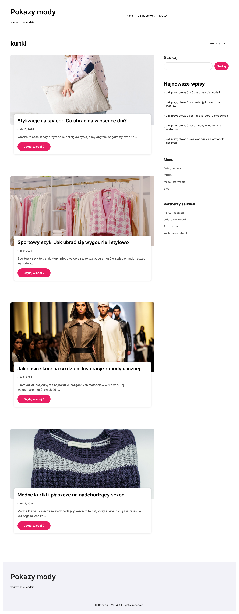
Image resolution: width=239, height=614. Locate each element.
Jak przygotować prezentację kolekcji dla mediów (193, 104)
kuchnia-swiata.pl (175, 233)
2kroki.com (171, 226)
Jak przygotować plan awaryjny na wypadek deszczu (195, 140)
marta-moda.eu (174, 212)
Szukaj (170, 57)
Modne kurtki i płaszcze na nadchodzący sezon (70, 495)
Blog (167, 188)
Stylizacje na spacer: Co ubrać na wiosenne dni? (72, 121)
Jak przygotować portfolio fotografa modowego (197, 115)
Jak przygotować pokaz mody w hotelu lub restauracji (193, 127)
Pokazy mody (33, 12)
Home (129, 15)
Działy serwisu (146, 15)
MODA (163, 15)
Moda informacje (175, 182)
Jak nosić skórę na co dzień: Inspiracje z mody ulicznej (78, 368)
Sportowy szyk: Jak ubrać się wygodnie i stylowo (73, 242)
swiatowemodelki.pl (176, 219)
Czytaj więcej (33, 146)
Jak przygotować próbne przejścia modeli (193, 92)
